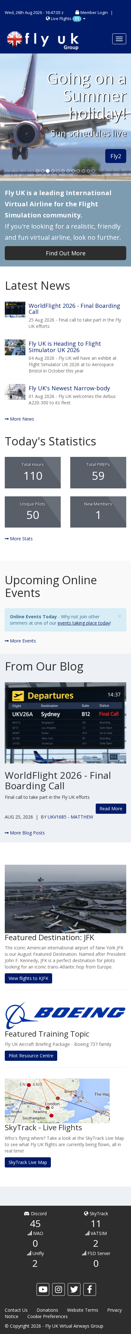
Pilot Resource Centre (31, 1056)
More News (21, 419)
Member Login (94, 12)
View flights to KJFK (28, 978)
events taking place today (84, 623)
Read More (111, 808)
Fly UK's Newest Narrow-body (69, 388)
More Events (22, 641)
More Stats (21, 539)
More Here (24, 169)
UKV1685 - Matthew (70, 817)
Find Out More (66, 253)
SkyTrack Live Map (28, 1162)
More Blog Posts (27, 833)
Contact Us (16, 1310)
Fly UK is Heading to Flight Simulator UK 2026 (65, 347)
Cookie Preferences (47, 1316)
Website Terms (82, 1310)
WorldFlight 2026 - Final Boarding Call (74, 309)
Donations (47, 1310)
